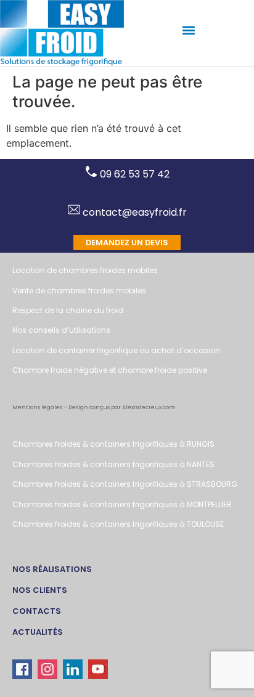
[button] (189, 30)
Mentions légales (37, 407)
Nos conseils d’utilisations (61, 330)
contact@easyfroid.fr (133, 212)
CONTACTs (36, 611)
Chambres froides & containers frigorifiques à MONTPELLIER (122, 504)
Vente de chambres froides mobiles (79, 290)
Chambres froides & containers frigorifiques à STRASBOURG (124, 484)
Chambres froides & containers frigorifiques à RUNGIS (113, 444)
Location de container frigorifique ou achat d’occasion (116, 350)
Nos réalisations (52, 569)
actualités (37, 632)
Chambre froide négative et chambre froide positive (109, 370)
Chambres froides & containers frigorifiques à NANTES (113, 464)
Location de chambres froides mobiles (85, 270)
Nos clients (39, 590)
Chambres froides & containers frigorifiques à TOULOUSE (118, 524)
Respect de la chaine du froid (67, 310)
